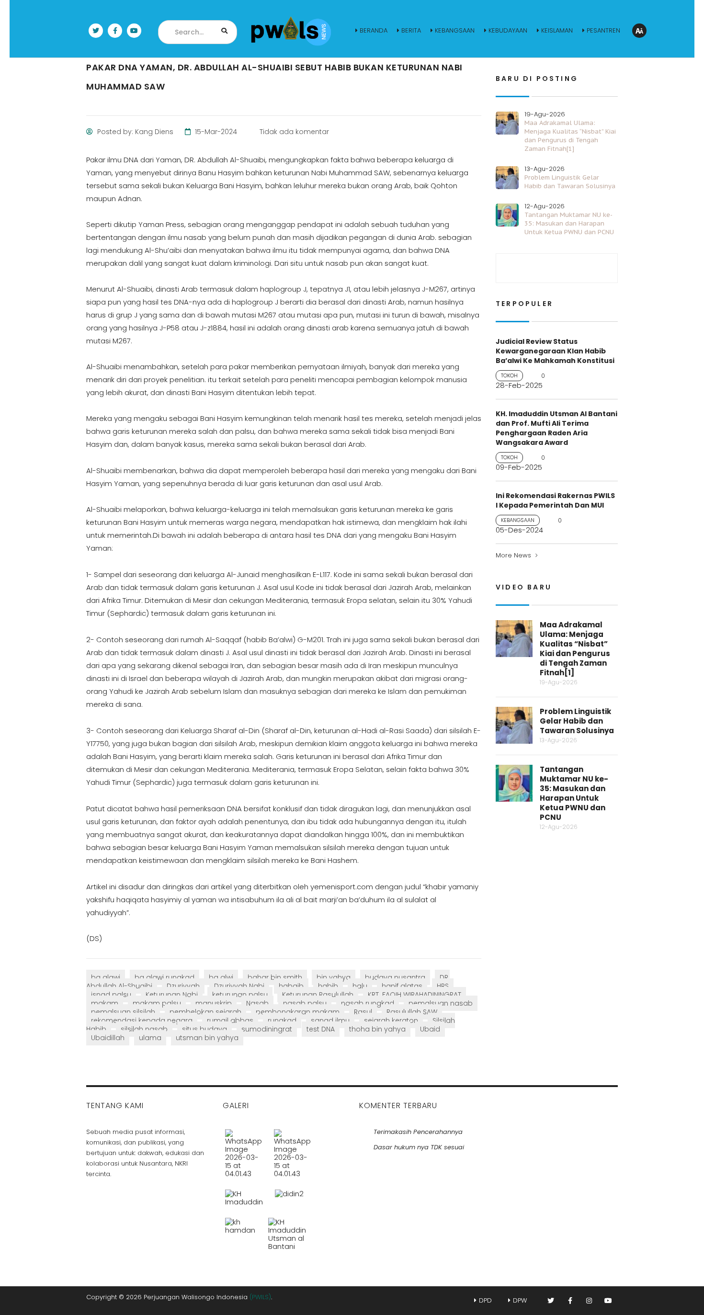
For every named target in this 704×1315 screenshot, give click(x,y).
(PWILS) (260, 1297)
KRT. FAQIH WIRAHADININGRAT (414, 994)
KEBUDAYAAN (507, 30)
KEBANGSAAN (455, 30)
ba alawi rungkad (164, 977)
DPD (485, 1300)
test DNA (321, 1029)
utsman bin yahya (207, 1038)
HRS (443, 986)
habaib (291, 986)
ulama (150, 1038)
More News (513, 555)
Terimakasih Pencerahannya (418, 1131)
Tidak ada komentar (293, 131)
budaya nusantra (395, 977)
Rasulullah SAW (411, 1012)
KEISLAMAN (557, 30)
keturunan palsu (240, 994)
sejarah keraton (391, 1020)
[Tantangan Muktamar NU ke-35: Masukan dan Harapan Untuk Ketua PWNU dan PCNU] (244, 1194)
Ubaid (430, 1029)
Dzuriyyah (183, 986)
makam (104, 1003)
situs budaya (204, 1029)
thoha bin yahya (377, 1029)
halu (359, 986)
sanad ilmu (330, 1020)
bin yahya (334, 977)
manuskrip (213, 1003)
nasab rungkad (367, 1003)
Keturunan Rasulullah (317, 994)
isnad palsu (111, 994)
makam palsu (157, 1003)
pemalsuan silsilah (123, 1012)
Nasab (257, 1003)
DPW (520, 1300)
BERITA (411, 30)
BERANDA (373, 30)
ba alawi (105, 977)
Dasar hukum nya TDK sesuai (419, 1147)
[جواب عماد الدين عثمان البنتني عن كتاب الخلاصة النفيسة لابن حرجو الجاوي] (287, 1230)
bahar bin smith (275, 977)
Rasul (363, 1012)
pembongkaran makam (298, 1012)
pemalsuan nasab (441, 1003)
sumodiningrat (266, 1029)
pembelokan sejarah (205, 1012)
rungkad (282, 1020)
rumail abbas (230, 1020)
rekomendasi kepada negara (142, 1020)
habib (328, 986)
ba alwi (221, 977)
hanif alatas (402, 986)
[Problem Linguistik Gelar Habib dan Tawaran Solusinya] (292, 1150)
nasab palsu (305, 1003)
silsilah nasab (144, 1029)
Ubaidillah (108, 1038)
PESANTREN (603, 30)
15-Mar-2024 (215, 131)
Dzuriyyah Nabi (239, 986)
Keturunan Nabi (172, 994)
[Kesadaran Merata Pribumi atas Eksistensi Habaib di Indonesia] (240, 1230)
